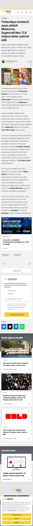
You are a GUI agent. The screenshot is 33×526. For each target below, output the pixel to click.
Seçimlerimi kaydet (16, 314)
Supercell (18, 255)
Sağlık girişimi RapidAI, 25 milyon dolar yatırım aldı (14, 474)
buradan (14, 210)
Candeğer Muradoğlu (10, 369)
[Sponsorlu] (16, 225)
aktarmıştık (6, 99)
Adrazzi (5, 248)
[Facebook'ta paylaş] (4, 326)
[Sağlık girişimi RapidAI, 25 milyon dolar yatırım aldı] (16, 462)
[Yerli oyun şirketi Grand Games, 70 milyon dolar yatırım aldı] (16, 349)
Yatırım (4, 18)
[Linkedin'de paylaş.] (16, 326)
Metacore (5, 255)
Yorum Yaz (16, 271)
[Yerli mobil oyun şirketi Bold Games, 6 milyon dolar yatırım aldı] (16, 416)
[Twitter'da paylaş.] (10, 326)
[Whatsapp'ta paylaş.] (23, 326)
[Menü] (31, 13)
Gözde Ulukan (7, 404)
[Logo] (6, 12)
